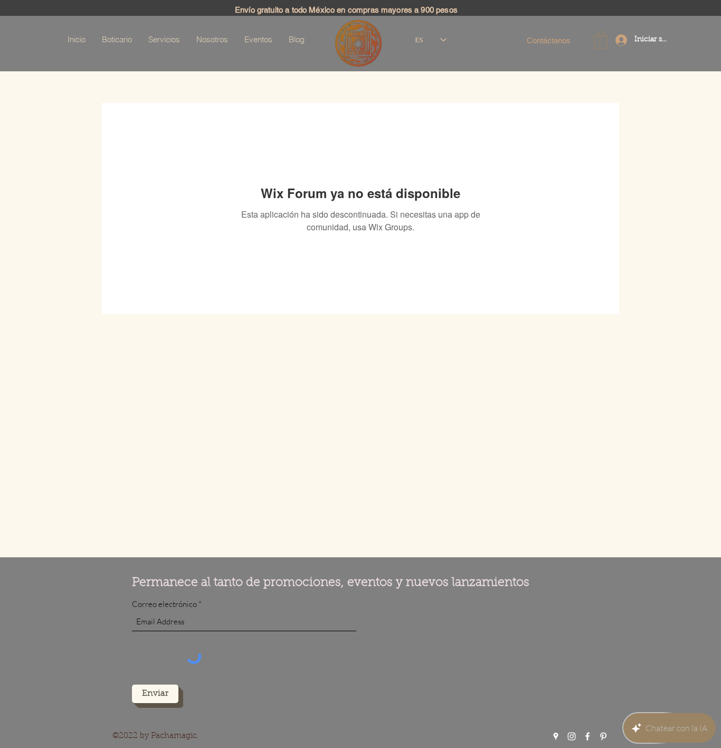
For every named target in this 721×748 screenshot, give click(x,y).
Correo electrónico (164, 604)
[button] (600, 40)
